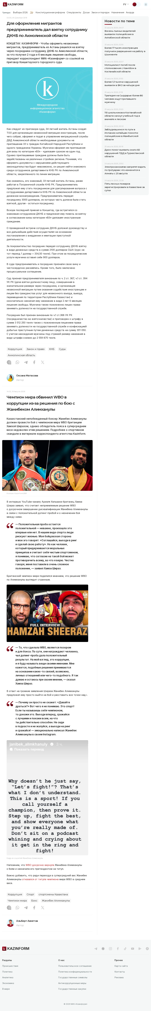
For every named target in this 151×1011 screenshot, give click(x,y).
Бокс (34, 900)
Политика (7, 971)
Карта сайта (121, 966)
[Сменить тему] (136, 4)
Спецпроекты (74, 12)
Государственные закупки (72, 988)
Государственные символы (72, 977)
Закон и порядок (100, 12)
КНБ (51, 349)
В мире (6, 988)
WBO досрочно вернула (40, 865)
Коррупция (15, 349)
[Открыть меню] (146, 4)
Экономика (8, 983)
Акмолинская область (21, 355)
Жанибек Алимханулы (56, 900)
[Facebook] (34, 362)
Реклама (119, 977)
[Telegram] (25, 362)
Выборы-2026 (20, 12)
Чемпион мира (17, 900)
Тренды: (6, 12)
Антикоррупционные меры (72, 983)
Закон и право (36, 349)
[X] (42, 362)
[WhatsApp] (17, 362)
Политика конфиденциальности (75, 971)
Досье (86, 12)
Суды (62, 349)
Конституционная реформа (50, 12)
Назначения (117, 12)
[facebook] (117, 948)
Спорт (30, 894)
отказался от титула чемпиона (40, 879)
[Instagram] (9, 362)
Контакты (119, 971)
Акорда (130, 12)
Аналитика (7, 977)
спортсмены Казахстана (53, 894)
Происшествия (10, 966)
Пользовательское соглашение (75, 966)
